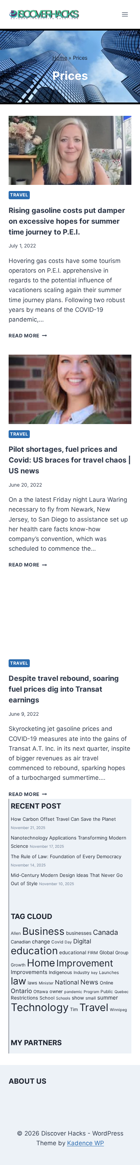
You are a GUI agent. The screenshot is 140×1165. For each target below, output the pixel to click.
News (89, 982)
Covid (57, 942)
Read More (28, 335)
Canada (105, 932)
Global (106, 952)
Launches (109, 972)
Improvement (84, 963)
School (47, 998)
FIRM (93, 952)
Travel (19, 194)
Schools (63, 998)
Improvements (29, 972)
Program (91, 991)
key (94, 972)
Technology (40, 1007)
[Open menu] (124, 14)
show (78, 998)
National (67, 982)
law (18, 981)
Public (107, 991)
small (90, 998)
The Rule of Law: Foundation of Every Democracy (66, 856)
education (34, 951)
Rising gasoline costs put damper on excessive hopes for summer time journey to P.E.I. (67, 221)
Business (43, 931)
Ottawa (40, 991)
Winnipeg (118, 1009)
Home (59, 58)
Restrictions (24, 998)
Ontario (21, 991)
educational (72, 952)
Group (122, 952)
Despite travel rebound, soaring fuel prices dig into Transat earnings (64, 689)
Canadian (21, 942)
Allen (16, 933)
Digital (82, 941)
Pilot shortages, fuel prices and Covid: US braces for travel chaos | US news (70, 460)
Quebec (122, 991)
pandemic (73, 991)
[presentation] (70, 150)
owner (56, 991)
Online (106, 983)
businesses (79, 933)
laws (32, 983)
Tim (74, 1009)
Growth (18, 965)
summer (107, 997)
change (41, 941)
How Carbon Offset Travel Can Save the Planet (63, 819)
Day (68, 942)
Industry (82, 972)
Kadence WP (85, 1143)
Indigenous (60, 972)
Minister (46, 983)
